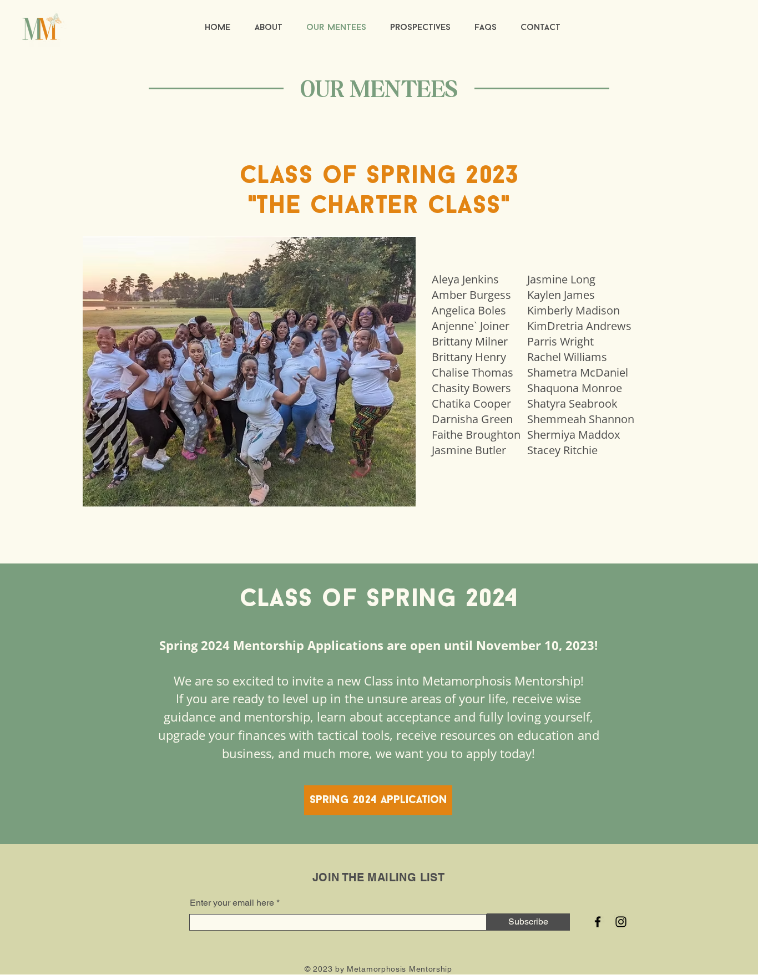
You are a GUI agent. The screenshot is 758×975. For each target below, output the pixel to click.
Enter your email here (232, 902)
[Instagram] (621, 922)
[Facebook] (597, 922)
